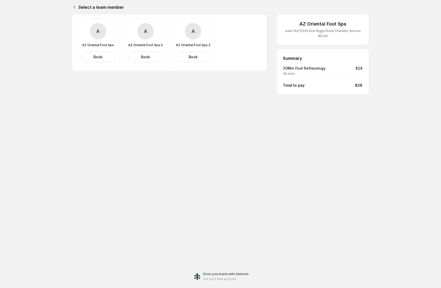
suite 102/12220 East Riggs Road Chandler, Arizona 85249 (323, 33)
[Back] (73, 7)
